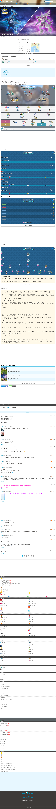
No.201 (2, 529)
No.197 (2, 535)
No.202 (2, 476)
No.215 (2, 461)
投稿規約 (7, 407)
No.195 (2, 483)
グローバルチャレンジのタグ (7, 75)
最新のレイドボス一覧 (28, 284)
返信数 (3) (2, 444)
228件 (10, 36)
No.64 (2, 539)
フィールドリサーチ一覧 (28, 225)
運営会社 (27, 799)
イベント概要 (5, 70)
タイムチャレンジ (5, 71)
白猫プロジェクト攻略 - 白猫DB (28, 793)
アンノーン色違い (34, 61)
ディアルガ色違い (7, 61)
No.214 (2, 467)
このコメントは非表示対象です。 (6, 537)
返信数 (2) (2, 424)
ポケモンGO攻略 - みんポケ (8, 1)
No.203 (2, 520)
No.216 (2, 455)
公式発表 (28, 65)
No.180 (2, 491)
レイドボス (4, 73)
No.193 (2, 550)
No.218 (2, 426)
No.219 (2, 439)
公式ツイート (6, 84)
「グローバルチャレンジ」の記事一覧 (28, 383)
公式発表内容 (5, 74)
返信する (2, 453)
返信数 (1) (2, 436)
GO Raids (28, 796)
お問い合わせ (31, 799)
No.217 (2, 446)
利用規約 (23, 799)
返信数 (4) (2, 481)
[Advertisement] (28, 139)
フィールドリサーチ (6, 72)
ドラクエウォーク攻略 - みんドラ (28, 795)
